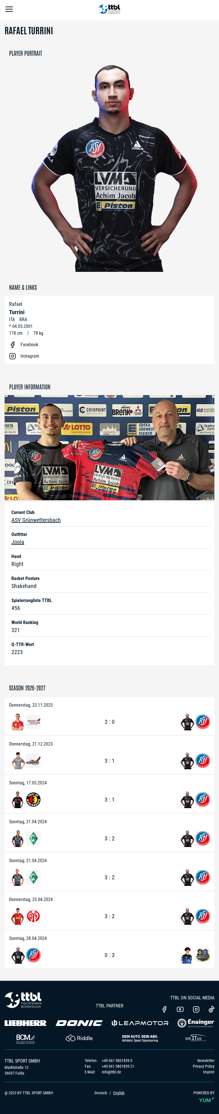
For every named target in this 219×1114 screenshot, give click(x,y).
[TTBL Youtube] (180, 1010)
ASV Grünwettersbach (36, 520)
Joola (17, 542)
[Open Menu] (9, 10)
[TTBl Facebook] (164, 1010)
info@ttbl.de (111, 1072)
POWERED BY (203, 1093)
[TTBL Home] (109, 10)
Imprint (208, 1072)
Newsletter (205, 1060)
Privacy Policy (203, 1066)
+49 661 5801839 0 (117, 1060)
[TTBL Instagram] (196, 1010)
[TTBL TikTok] (211, 1010)
